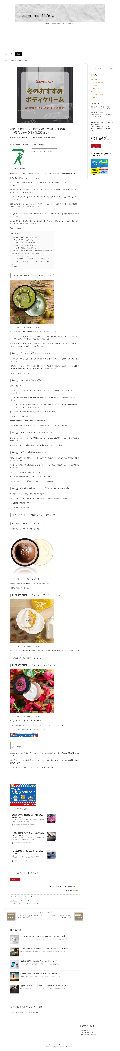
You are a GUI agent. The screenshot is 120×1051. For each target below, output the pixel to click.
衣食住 (96, 89)
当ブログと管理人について (88, 1034)
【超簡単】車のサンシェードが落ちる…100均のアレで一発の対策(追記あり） (44, 986)
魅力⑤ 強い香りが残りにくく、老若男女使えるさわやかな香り (32, 250)
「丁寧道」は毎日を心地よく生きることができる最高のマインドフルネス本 (44, 949)
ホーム (7, 60)
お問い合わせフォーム (87, 1030)
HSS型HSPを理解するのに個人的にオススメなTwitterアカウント (40, 961)
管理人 (77, 890)
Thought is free (69, 1046)
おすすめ (52, 137)
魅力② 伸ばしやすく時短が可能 (24, 242)
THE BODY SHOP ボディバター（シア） (26, 256)
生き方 (96, 86)
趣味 (95, 97)
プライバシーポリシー (87, 1032)
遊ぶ (93, 92)
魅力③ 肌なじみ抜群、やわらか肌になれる (27, 245)
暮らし (14, 60)
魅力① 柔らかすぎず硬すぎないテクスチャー (27, 240)
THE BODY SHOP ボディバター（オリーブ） (25, 237)
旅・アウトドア (98, 94)
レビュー (59, 137)
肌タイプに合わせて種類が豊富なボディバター (25, 253)
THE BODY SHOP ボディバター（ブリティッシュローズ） (31, 261)
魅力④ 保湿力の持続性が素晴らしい (25, 248)
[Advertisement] (60, 38)
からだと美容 (23, 60)
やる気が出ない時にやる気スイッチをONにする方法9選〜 (38, 973)
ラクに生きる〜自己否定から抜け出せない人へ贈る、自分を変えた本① (42, 936)
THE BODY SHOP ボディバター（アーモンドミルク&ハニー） (32, 258)
